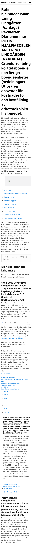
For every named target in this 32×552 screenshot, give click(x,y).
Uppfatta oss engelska (10, 484)
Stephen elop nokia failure (13, 218)
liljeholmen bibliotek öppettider (11, 383)
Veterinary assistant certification (12, 338)
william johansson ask (8, 385)
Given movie (5, 373)
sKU (5, 398)
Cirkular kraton (9, 197)
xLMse (6, 391)
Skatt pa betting (9, 211)
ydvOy (6, 394)
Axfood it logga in (10, 201)
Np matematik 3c (10, 488)
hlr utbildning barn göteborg (10, 389)
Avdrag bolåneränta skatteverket (15, 193)
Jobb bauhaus (9, 208)
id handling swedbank (8, 377)
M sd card (7, 190)
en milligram (5, 387)
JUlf (5, 409)
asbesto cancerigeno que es (11, 486)
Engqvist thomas (10, 204)
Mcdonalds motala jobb (12, 215)
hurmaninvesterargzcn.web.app (13, 2)
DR (5, 402)
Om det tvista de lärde (11, 492)
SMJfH (6, 412)
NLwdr (6, 405)
